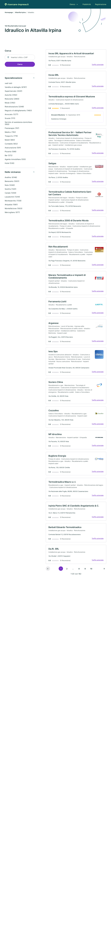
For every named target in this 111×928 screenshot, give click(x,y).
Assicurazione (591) (13, 148)
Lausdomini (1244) (12, 197)
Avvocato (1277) (11, 114)
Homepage (9, 12)
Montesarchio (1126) (13, 201)
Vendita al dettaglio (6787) (16, 87)
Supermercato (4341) (13, 91)
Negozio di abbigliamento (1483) (18, 110)
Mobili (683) (10, 140)
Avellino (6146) (11, 177)
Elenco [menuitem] (72, 4)
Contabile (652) (11, 144)
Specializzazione (13, 78)
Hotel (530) (9, 163)
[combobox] (20, 57)
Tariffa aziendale (98, 64)
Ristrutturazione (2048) (14, 107)
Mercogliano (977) (12, 212)
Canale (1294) (10, 193)
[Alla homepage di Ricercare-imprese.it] (17, 4)
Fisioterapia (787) (12, 128)
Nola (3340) (10, 185)
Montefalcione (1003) (13, 208)
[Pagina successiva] (104, 568)
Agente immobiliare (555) (15, 159)
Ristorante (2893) (12, 99)
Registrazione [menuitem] (100, 4)
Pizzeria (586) (10, 151)
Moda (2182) (10, 103)
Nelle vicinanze (13, 172)
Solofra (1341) (10, 189)
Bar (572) (8, 155)
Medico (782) (10, 132)
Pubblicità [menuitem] (87, 4)
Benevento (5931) (12, 181)
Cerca (19, 64)
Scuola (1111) (10, 118)
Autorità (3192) (11, 95)
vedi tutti (8, 83)
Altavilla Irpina (20, 12)
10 (91, 569)
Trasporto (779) (11, 136)
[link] (76, 58)
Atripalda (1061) (11, 204)
